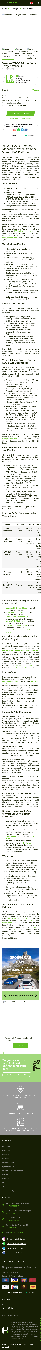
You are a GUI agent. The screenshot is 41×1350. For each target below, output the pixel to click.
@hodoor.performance (40, 1329)
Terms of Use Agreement (10, 1191)
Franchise (5, 1159)
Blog (3, 1183)
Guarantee (6, 1151)
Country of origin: (9, 103)
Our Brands (6, 1147)
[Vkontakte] (3, 1308)
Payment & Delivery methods (12, 1171)
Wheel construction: (10, 98)
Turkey (4, 929)
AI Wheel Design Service (23, 231)
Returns (5, 1175)
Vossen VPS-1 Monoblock (16, 608)
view (20, 1046)
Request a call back (16, 1075)
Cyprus (35, 927)
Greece (16, 929)
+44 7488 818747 (18, 668)
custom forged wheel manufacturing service (20, 650)
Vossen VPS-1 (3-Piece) (15, 612)
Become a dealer (8, 1163)
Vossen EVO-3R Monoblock (17, 616)
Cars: (4, 95)
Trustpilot (27, 843)
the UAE (31, 920)
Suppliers (5, 1155)
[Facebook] (6, 1308)
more (20, 980)
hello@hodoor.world (10, 237)
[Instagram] (9, 1308)
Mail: (15, 1232)
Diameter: (6, 100)
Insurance (5, 1179)
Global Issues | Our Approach (20, 118)
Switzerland (26, 918)
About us (5, 1187)
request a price (20, 114)
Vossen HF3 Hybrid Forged (16, 625)
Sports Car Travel (8, 1167)
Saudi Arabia (7, 923)
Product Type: (8, 105)
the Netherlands (13, 918)
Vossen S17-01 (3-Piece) (15, 621)
